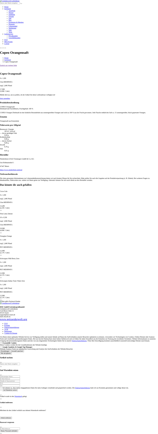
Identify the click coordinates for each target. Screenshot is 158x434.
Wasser (11, 13)
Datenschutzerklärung (11, 327)
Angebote (12, 11)
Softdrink (12, 15)
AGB (6, 329)
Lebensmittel (13, 26)
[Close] (1, 362)
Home (6, 7)
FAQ (6, 40)
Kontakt (7, 325)
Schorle (11, 16)
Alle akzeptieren (6, 353)
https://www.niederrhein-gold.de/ (11, 170)
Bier (10, 20)
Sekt (10, 30)
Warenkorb (18, 396)
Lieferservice (8, 34)
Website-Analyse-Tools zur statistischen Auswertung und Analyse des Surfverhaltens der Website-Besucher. (36, 348)
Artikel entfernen (6, 418)
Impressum (8, 331)
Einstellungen (5, 351)
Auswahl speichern (17, 351)
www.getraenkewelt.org (13, 319)
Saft (10, 18)
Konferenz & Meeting (16, 22)
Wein (10, 32)
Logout (6, 44)
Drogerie (12, 24)
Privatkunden (13, 36)
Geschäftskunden (14, 38)
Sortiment (7, 9)
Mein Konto (8, 42)
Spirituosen (12, 28)
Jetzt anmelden (5, 98)
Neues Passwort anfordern (9, 431)
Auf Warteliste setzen (10, 390)
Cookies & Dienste (10, 333)
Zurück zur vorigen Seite (8, 65)
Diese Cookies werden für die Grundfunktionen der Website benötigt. (23, 344)
